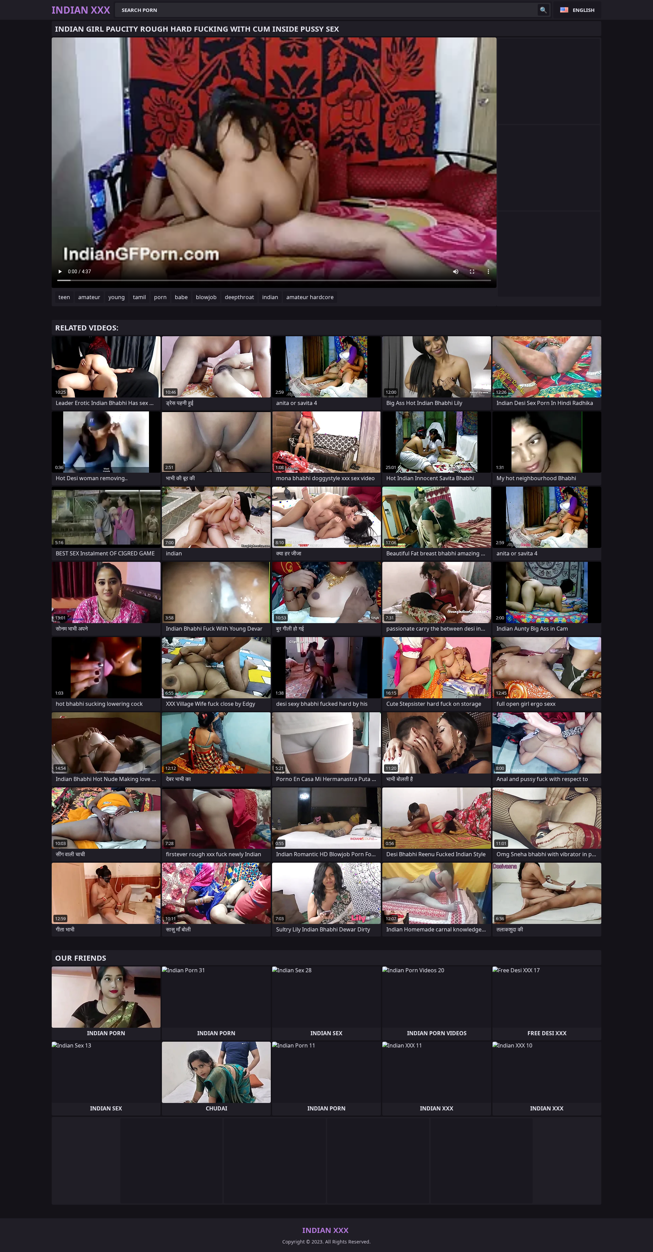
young (116, 297)
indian (270, 297)
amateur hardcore (310, 297)
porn (160, 297)
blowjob (206, 297)
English (584, 9)
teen (64, 297)
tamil (139, 297)
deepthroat (239, 297)
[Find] (543, 10)
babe (181, 297)
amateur (89, 297)
